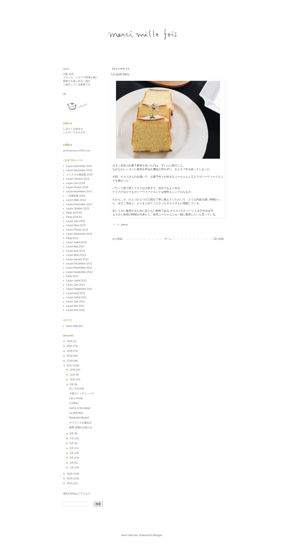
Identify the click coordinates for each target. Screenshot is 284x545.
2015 (70, 478)
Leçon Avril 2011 (75, 310)
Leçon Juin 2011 (75, 301)
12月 (73, 369)
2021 (70, 346)
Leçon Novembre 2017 (79, 191)
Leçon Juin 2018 (75, 183)
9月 (72, 384)
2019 (70, 355)
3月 (72, 457)
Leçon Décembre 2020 (79, 166)
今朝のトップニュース (81, 393)
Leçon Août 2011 (75, 293)
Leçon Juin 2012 (75, 284)
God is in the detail (79, 408)
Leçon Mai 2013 (75, 246)
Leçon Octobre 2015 (77, 208)
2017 (70, 365)
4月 (72, 453)
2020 (70, 351)
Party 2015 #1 (74, 217)
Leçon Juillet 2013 (76, 242)
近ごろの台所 (76, 388)
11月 (73, 374)
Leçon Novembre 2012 (79, 267)
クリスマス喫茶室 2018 (79, 174)
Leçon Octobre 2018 (77, 178)
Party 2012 (72, 276)
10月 (73, 379)
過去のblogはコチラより (76, 493)
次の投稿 (117, 238)
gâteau (124, 224)
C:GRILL (74, 403)
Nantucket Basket (79, 417)
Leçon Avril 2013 (75, 250)
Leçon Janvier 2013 (77, 259)
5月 (72, 448)
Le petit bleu (76, 412)
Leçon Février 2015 (77, 229)
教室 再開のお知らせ (80, 427)
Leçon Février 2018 (77, 187)
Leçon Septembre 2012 (79, 272)
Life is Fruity (76, 398)
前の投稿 (219, 238)
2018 (70, 360)
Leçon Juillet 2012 (76, 280)
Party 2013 (72, 238)
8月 (72, 433)
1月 (72, 467)
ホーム (168, 238)
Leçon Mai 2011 (75, 305)
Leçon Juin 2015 (75, 221)
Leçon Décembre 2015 (79, 204)
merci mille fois (74, 326)
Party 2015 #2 (74, 212)
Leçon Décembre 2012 (79, 263)
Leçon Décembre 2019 (79, 170)
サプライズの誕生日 (80, 422)
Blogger (157, 535)
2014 (70, 483)
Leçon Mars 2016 (76, 200)
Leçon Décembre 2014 (79, 233)
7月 (72, 438)
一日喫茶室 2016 (75, 195)
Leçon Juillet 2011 (76, 297)
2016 (70, 473)
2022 (70, 341)
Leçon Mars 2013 (76, 255)
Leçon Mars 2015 (76, 225)
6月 (72, 443)
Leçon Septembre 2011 (79, 288)
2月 (72, 462)
